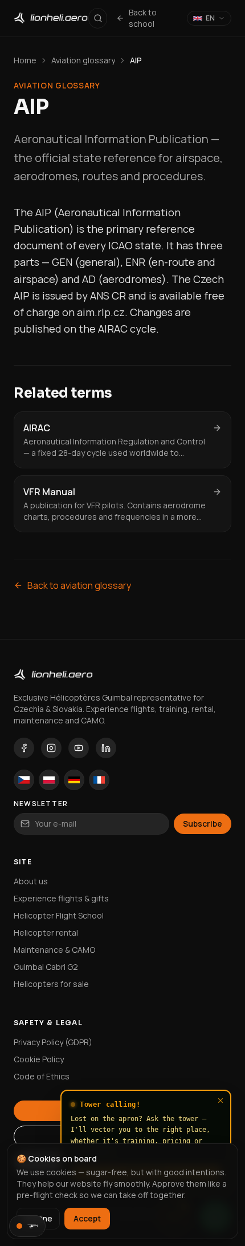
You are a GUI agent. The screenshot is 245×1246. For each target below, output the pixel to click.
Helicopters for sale (51, 983)
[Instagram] (51, 748)
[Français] (99, 780)
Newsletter (41, 803)
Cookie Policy (39, 1059)
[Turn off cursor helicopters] (27, 1226)
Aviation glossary (83, 60)
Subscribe (202, 823)
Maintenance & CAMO (54, 949)
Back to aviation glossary (79, 585)
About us (31, 881)
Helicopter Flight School (59, 915)
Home (25, 60)
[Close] (220, 1100)
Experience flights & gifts (61, 898)
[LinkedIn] (106, 748)
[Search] (97, 18)
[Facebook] (24, 748)
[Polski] (49, 780)
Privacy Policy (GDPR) (53, 1042)
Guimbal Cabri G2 (46, 966)
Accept (87, 1218)
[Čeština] (24, 780)
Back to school (143, 18)
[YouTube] (78, 748)
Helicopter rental (46, 932)
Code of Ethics (42, 1076)
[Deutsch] (74, 780)
